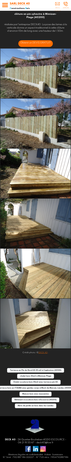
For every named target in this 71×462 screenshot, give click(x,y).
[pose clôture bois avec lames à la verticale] (35, 123)
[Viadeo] (35, 449)
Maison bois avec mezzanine (35, 394)
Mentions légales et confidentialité (25, 455)
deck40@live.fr (44, 442)
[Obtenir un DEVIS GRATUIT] (57, 6)
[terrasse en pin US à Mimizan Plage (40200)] (35, 173)
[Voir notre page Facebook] (28, 449)
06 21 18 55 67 (26, 442)
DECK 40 (43, 353)
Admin (47, 455)
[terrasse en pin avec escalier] (35, 223)
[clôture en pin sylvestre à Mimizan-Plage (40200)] (35, 73)
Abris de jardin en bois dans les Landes (35, 406)
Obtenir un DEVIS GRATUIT (35, 43)
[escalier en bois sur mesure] (35, 273)
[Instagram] (43, 449)
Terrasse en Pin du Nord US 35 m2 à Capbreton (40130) (35, 370)
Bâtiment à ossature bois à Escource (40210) (35, 400)
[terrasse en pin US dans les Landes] (35, 323)
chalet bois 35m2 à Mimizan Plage (35, 376)
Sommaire (57, 455)
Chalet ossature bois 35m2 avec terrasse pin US (35, 382)
